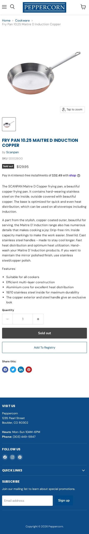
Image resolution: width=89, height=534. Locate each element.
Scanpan (12, 152)
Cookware (22, 20)
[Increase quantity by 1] (38, 319)
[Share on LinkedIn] (21, 369)
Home (6, 20)
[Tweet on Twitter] (13, 369)
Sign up (64, 500)
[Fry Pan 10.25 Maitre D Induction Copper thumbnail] (9, 124)
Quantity (8, 310)
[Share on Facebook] (5, 369)
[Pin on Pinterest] (29, 369)
